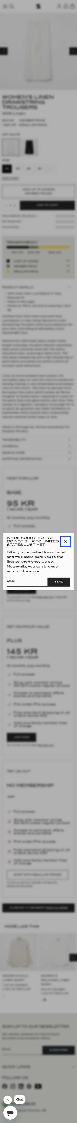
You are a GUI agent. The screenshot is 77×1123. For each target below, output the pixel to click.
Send (58, 582)
